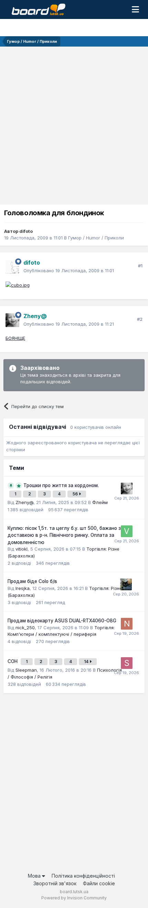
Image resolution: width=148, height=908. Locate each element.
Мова (35, 876)
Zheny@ (24, 502)
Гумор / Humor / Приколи (96, 237)
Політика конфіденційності (83, 876)
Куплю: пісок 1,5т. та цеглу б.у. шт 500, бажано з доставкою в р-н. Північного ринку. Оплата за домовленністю (64, 535)
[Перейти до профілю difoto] (12, 267)
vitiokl (21, 549)
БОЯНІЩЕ (15, 338)
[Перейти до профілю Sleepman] (127, 663)
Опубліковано (68, 270)
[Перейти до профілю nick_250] (127, 624)
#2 (139, 319)
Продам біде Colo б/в (32, 581)
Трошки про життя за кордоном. (61, 485)
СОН (13, 661)
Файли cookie (99, 883)
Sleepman (26, 670)
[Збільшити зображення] (18, 284)
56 (76, 493)
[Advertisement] (74, 124)
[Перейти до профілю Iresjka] (126, 584)
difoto (26, 231)
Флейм (100, 502)
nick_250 (25, 627)
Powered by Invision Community (74, 897)
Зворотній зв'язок (54, 883)
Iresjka (22, 588)
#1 (140, 265)
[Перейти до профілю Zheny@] (12, 320)
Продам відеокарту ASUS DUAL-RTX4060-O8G (62, 620)
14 (86, 661)
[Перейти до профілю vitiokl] (127, 531)
